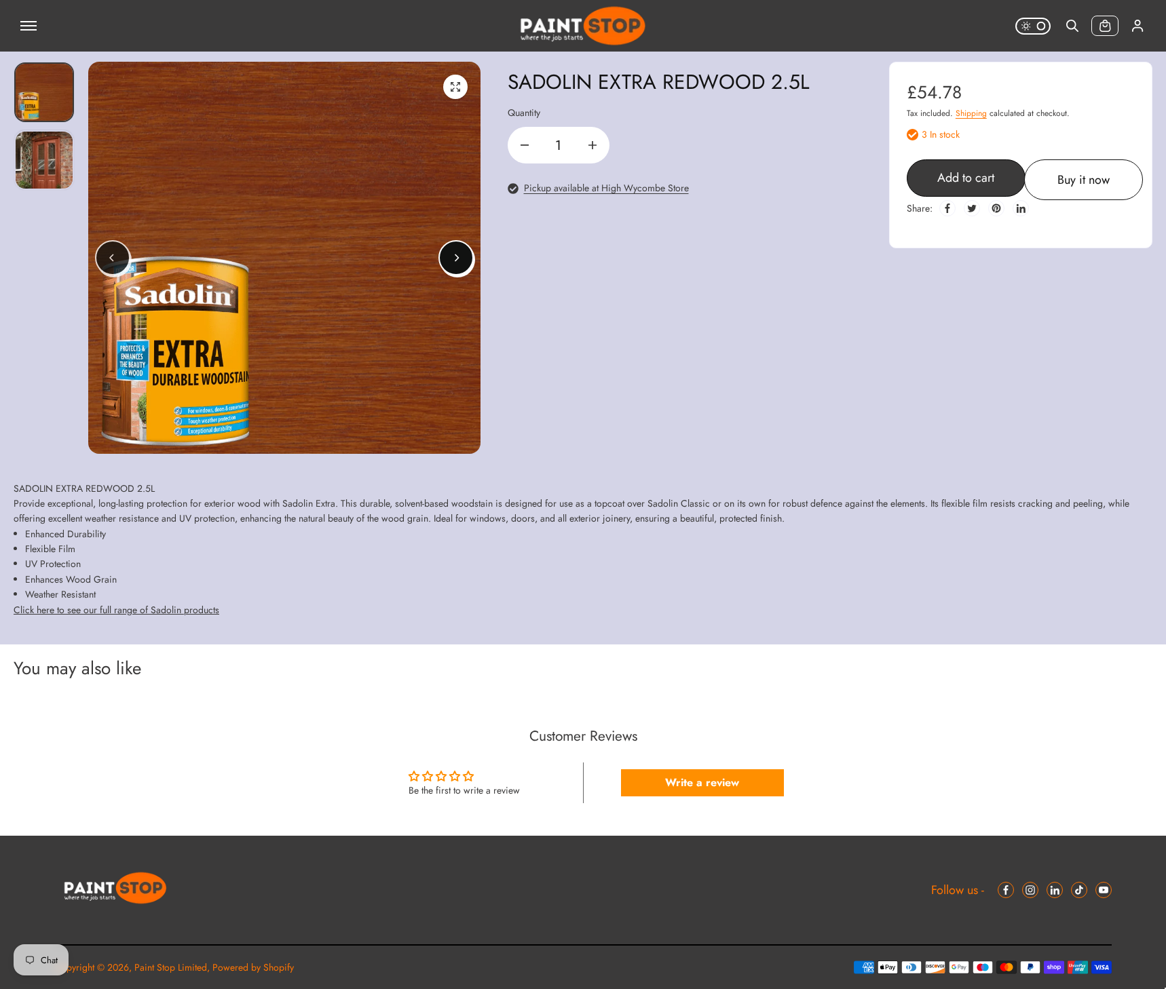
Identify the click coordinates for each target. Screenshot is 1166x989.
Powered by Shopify (253, 967)
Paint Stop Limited (170, 967)
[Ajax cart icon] (1104, 26)
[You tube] (1103, 890)
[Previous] (112, 257)
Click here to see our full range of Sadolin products (116, 610)
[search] (1072, 26)
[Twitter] (972, 208)
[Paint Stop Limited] (583, 26)
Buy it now (1083, 180)
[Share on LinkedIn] (1021, 208)
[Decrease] (525, 145)
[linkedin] (1055, 890)
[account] (1137, 26)
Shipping (971, 113)
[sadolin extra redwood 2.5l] (455, 87)
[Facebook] (947, 208)
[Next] (456, 257)
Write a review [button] (702, 782)
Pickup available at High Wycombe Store (606, 188)
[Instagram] (1030, 890)
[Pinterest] (996, 208)
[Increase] (592, 145)
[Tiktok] (1079, 890)
